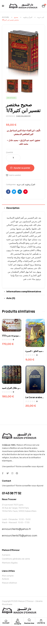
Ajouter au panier (22, 168)
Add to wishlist (15, 175)
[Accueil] (6, 621)
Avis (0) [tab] (10, 298)
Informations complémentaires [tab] (23, 291)
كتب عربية (40, 17)
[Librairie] (41, 621)
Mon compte (17, 623)
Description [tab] (12, 208)
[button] (36, 34)
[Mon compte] (17, 620)
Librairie (41, 623)
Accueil (5, 17)
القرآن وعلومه (27, 17)
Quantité (9, 152)
